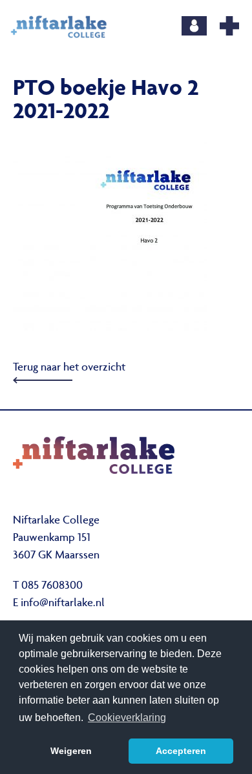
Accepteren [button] (181, 751)
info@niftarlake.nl (63, 603)
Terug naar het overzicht (69, 368)
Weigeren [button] (71, 751)
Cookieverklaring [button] (127, 717)
